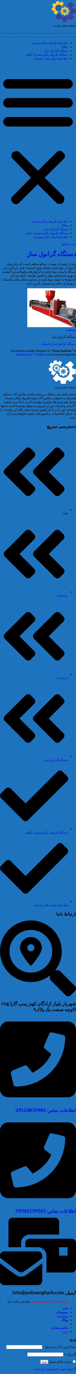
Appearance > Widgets (31, 354)
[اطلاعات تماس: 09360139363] (38, 1202)
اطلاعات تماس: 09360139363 (46, 1211)
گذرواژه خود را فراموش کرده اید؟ (54, 1369)
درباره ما (62, 1316)
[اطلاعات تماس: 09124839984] (38, 1101)
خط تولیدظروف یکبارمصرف (50, 43)
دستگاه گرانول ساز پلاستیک (58, 343)
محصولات (62, 1312)
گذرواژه (70, 1354)
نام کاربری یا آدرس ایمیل (59, 1347)
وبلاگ (64, 46)
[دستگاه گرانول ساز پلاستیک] (51, 326)
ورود (44, 1361)
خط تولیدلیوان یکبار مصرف (51, 58)
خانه (65, 1308)
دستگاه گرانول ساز (56, 50)
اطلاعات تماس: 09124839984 (46, 1110)
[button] (38, 139)
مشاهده (71, 329)
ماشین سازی (59, 1327)
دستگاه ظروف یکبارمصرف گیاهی (46, 54)
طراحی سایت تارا (19, 1301)
